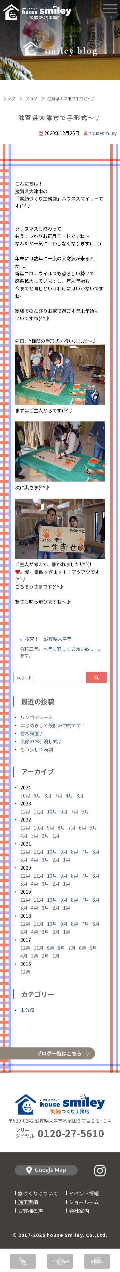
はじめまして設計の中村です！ (53, 725)
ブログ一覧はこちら (59, 1053)
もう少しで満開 (36, 749)
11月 (39, 811)
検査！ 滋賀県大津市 (48, 638)
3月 (80, 795)
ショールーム (84, 1201)
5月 (85, 811)
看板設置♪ (32, 733)
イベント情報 (84, 1193)
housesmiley (102, 133)
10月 (25, 795)
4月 (69, 795)
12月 (25, 811)
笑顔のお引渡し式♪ (41, 741)
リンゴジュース (36, 717)
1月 (56, 835)
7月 (58, 795)
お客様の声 (30, 1210)
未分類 (27, 1010)
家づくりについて (38, 1193)
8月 (48, 795)
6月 (82, 827)
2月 (45, 835)
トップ (9, 98)
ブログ (31, 98)
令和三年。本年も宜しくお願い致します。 (57, 652)
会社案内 (79, 1210)
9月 (37, 795)
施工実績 (28, 1201)
